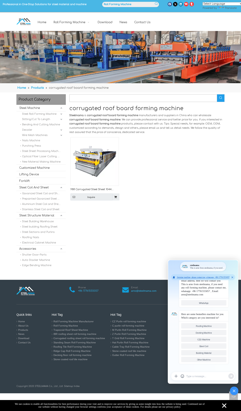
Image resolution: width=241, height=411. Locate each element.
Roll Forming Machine (65, 325)
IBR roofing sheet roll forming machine (74, 334)
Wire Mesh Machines (35, 135)
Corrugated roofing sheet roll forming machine (79, 338)
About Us (23, 325)
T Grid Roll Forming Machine (128, 338)
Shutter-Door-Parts (34, 254)
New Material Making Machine (41, 161)
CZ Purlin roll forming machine (129, 321)
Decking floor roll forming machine (72, 355)
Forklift (24, 181)
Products (23, 329)
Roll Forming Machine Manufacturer (73, 321)
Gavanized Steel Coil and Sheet (41, 193)
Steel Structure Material (36, 215)
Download (23, 338)
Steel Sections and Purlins (38, 232)
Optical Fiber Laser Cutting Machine (44, 156)
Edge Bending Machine (36, 265)
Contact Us (24, 342)
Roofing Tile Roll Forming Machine (72, 346)
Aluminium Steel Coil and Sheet (41, 204)
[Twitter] (175, 4)
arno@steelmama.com (144, 290)
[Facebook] (170, 4)
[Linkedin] (181, 4)
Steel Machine (29, 108)
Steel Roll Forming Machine (39, 114)
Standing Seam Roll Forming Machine (74, 342)
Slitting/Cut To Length (36, 119)
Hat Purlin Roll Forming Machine (130, 342)
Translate (231, 8)
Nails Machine (31, 140)
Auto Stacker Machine (36, 260)
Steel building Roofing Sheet (40, 226)
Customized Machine (34, 167)
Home (21, 321)
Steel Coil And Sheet (34, 187)
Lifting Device (29, 174)
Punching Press (31, 145)
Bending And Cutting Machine (41, 124)
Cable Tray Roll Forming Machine (131, 346)
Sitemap (68, 386)
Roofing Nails (30, 237)
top (233, 395)
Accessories (27, 248)
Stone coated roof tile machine (70, 359)
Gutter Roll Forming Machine (128, 355)
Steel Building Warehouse (38, 221)
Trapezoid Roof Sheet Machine (70, 329)
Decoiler (27, 130)
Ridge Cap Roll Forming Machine (72, 351)
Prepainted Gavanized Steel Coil (42, 198)
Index (76, 386)
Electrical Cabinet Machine (39, 242)
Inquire (91, 197)
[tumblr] (191, 4)
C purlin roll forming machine (128, 325)
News (21, 334)
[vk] (186, 4)
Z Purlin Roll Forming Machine (129, 334)
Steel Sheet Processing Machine (42, 151)
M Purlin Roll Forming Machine (129, 329)
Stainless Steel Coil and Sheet (40, 209)
